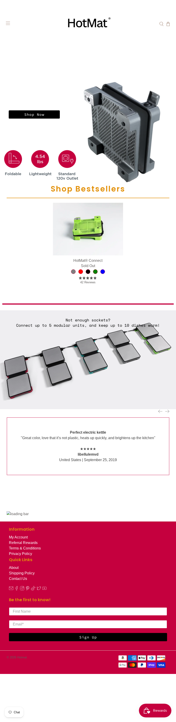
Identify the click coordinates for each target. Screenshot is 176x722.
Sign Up (88, 637)
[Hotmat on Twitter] (39, 589)
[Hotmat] (88, 24)
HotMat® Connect (87, 260)
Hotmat (22, 657)
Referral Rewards (23, 543)
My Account (18, 537)
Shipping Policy (22, 573)
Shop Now (34, 114)
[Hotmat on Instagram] (22, 589)
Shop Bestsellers (88, 189)
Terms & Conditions (25, 548)
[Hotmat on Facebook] (16, 589)
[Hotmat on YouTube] (44, 589)
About (14, 568)
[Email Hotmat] (11, 589)
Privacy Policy (20, 554)
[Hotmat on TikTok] (33, 589)
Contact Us (18, 579)
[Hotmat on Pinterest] (27, 589)
